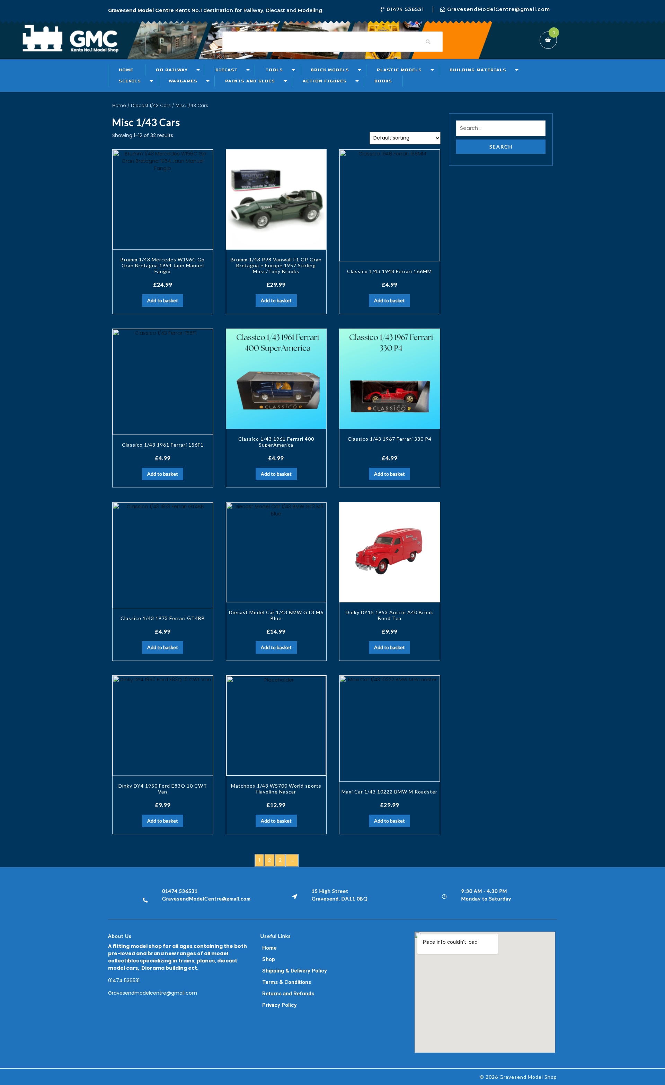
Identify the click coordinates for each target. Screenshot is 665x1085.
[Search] (428, 42)
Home (126, 70)
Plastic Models (399, 70)
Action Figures (325, 81)
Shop (268, 959)
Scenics (130, 81)
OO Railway (172, 70)
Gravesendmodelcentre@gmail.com (152, 992)
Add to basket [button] (162, 300)
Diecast (226, 70)
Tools (274, 70)
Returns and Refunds (288, 993)
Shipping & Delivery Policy (294, 971)
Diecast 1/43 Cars (151, 105)
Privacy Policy (279, 1005)
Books (383, 81)
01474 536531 (124, 980)
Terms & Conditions (286, 982)
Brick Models (330, 70)
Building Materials (478, 70)
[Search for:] (501, 130)
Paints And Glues (250, 81)
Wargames (183, 81)
